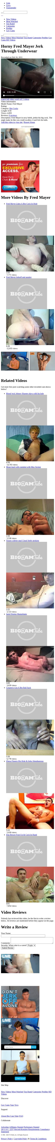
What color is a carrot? (18, 945)
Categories (10, 26)
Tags (12, 1105)
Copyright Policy (21, 1139)
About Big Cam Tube (10, 1116)
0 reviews (13, 115)
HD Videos (10, 40)
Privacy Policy (7, 1139)
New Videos (11, 19)
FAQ (21, 1116)
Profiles (9, 28)
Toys (16, 1105)
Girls (8, 3)
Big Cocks (13, 108)
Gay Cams (10, 31)
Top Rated (10, 24)
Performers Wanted (31, 1127)
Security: (4, 945)
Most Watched (12, 21)
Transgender (11, 8)
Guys (8, 5)
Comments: (5, 943)
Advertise (5, 1127)
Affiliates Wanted (16, 1127)
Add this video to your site (12, 122)
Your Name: (6, 933)
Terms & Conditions (38, 1139)
